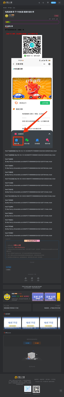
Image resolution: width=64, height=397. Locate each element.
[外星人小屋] (20, 377)
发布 (54, 2)
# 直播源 (8, 269)
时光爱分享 (45, 381)
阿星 (10, 15)
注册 (37, 343)
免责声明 (42, 379)
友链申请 (36, 379)
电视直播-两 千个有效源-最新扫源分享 (19, 11)
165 (22, 296)
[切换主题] (60, 390)
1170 (14, 296)
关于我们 (53, 379)
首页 (5, 7)
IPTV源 (9, 7)
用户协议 (48, 379)
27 (18, 296)
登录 (28, 343)
